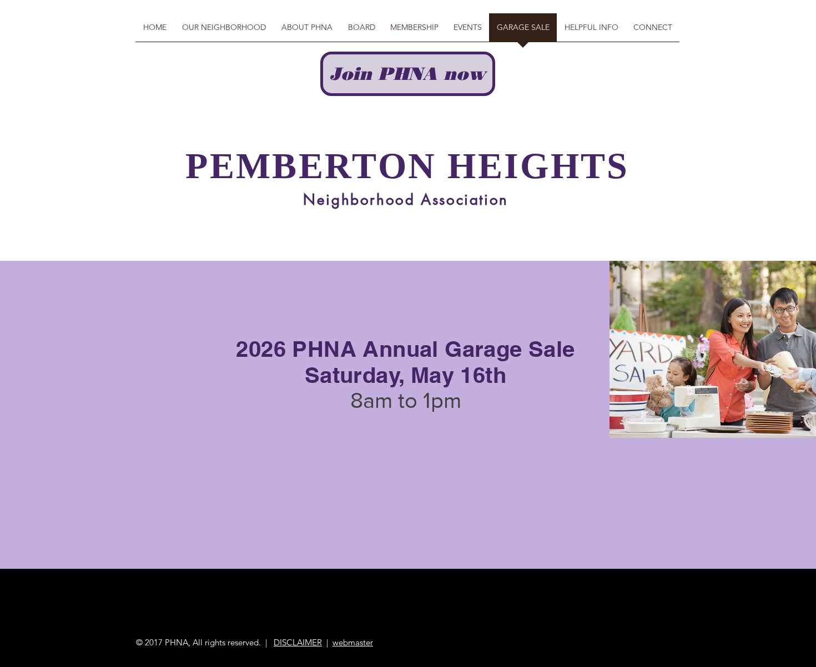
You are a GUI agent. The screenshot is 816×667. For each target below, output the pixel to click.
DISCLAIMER (298, 642)
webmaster (353, 642)
